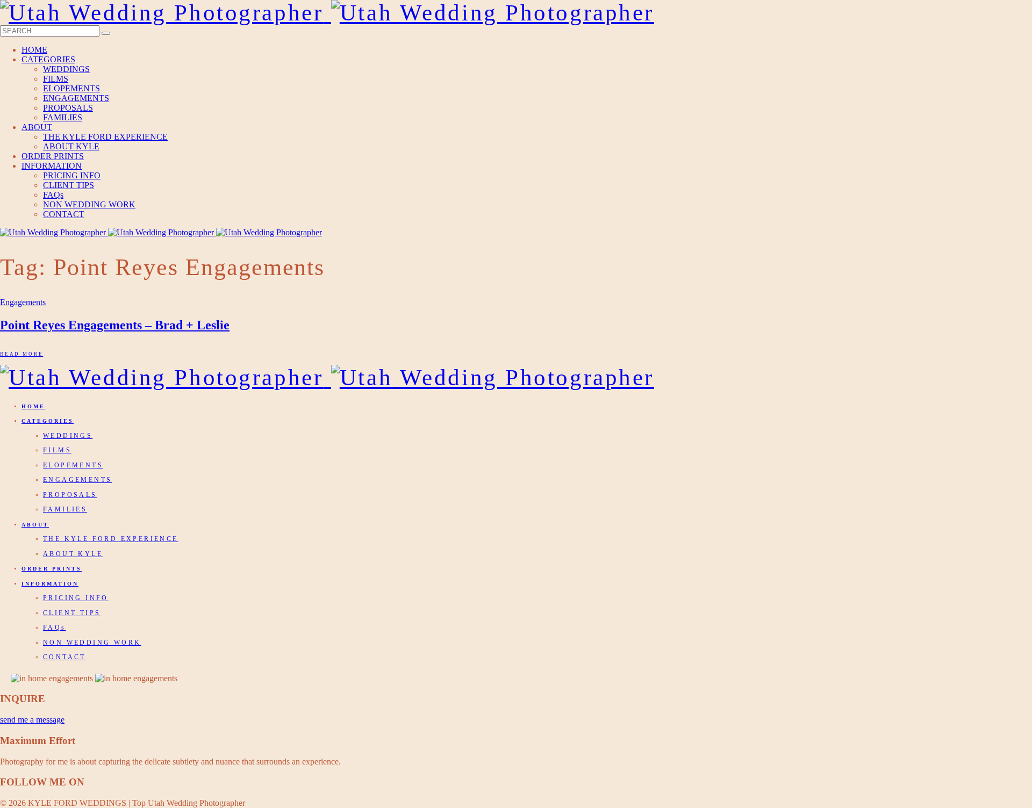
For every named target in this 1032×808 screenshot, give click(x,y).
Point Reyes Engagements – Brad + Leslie (115, 325)
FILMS (55, 78)
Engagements (23, 302)
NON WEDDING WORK (89, 204)
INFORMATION (52, 165)
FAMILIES (62, 117)
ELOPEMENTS (71, 88)
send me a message (32, 719)
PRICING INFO (72, 175)
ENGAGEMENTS (76, 98)
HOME (34, 49)
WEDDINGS (66, 69)
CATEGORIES (48, 59)
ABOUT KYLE (71, 146)
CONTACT (63, 214)
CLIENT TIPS (68, 185)
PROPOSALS (68, 107)
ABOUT (37, 127)
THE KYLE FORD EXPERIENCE (105, 136)
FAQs (53, 194)
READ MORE (21, 354)
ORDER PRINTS (53, 156)
